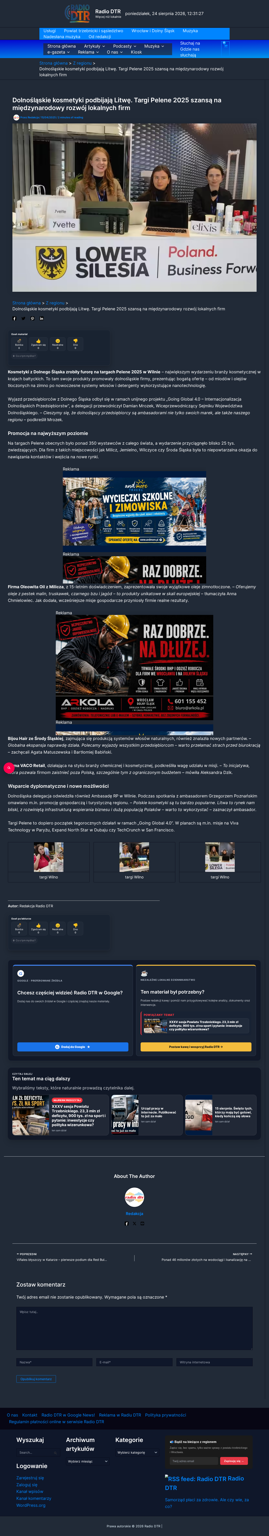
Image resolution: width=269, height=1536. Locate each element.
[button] (102, 46)
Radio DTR (108, 11)
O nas (112, 52)
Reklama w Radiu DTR (120, 1415)
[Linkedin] (42, 317)
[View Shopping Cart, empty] (225, 48)
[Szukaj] (9, 768)
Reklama (86, 52)
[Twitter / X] (134, 1223)
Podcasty (122, 46)
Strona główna (61, 46)
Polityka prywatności (165, 1415)
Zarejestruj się (30, 1477)
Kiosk (136, 52)
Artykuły (92, 46)
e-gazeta (56, 52)
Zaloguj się (26, 1484)
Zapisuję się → (234, 1461)
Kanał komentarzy (33, 1498)
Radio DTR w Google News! (68, 1415)
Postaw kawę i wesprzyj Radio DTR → (196, 1047)
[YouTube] (142, 1223)
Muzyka (152, 46)
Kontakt (29, 1415)
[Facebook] (14, 317)
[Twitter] (23, 317)
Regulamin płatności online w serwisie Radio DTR (56, 1421)
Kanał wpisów (29, 1491)
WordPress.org (30, 1505)
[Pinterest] (32, 317)
